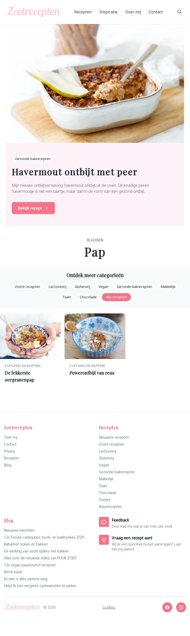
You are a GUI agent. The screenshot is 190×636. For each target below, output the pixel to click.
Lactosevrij (57, 286)
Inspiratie (108, 12)
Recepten (83, 12)
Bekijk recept (30, 208)
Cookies (108, 607)
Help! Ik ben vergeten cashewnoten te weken (40, 585)
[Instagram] (181, 607)
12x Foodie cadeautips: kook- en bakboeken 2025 (44, 537)
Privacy (9, 451)
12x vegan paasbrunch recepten (30, 565)
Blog (7, 465)
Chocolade (88, 297)
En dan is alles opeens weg (25, 578)
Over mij (133, 12)
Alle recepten (116, 297)
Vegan (103, 286)
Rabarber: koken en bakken (26, 544)
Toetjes (104, 499)
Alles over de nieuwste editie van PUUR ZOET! (40, 558)
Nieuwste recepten (114, 437)
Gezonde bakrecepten (134, 286)
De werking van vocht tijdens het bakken (36, 551)
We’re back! (13, 571)
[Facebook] (167, 607)
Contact (156, 12)
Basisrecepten (110, 506)
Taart (67, 297)
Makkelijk (168, 286)
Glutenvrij (82, 286)
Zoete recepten (27, 286)
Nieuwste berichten (19, 530)
